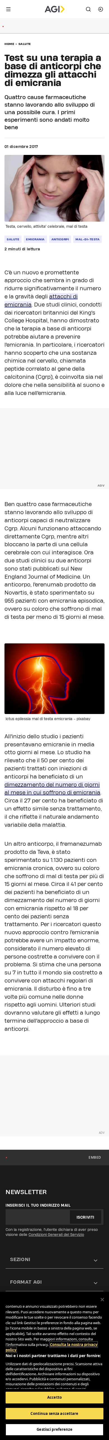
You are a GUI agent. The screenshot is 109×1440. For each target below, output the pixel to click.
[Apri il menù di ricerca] (88, 9)
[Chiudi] (102, 1299)
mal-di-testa (87, 239)
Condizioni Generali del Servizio (56, 1234)
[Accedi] (100, 9)
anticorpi (60, 239)
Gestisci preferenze (54, 1429)
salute (13, 239)
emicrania (35, 239)
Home (9, 44)
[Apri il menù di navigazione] (8, 9)
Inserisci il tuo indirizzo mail (38, 1205)
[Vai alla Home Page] (54, 9)
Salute (24, 44)
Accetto (54, 1397)
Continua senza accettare (54, 1413)
